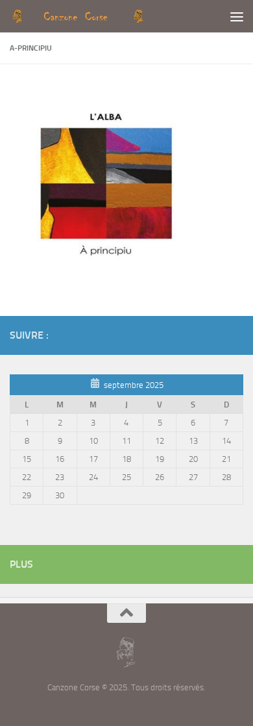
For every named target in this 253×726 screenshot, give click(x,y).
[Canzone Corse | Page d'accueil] (99, 16)
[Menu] (237, 16)
